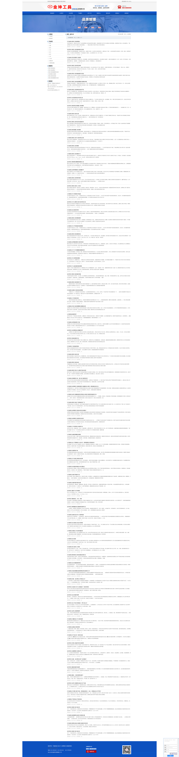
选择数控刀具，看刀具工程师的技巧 (80, 378)
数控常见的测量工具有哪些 (78, 105)
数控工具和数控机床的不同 (78, 89)
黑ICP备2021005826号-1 (53, 748)
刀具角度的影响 (75, 346)
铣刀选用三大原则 (76, 546)
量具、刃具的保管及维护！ (78, 675)
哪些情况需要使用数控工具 (78, 161)
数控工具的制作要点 (76, 177)
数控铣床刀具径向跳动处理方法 (79, 554)
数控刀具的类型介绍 (76, 282)
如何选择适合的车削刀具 (77, 97)
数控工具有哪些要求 (76, 218)
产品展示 (80, 13)
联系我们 (127, 13)
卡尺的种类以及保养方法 (77, 426)
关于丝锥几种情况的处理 (77, 458)
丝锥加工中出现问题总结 (77, 530)
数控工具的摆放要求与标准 (53, 72)
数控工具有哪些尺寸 (76, 153)
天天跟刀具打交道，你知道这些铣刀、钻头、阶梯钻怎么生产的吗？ (86, 691)
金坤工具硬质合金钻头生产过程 (79, 683)
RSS (127, 1)
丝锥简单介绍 (75, 450)
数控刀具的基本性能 (76, 274)
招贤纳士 (117, 13)
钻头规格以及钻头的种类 (77, 522)
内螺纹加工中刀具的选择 (77, 619)
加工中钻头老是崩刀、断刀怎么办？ (80, 602)
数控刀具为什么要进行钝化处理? (79, 370)
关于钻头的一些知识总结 (77, 635)
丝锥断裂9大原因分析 (76, 651)
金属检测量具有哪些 (76, 434)
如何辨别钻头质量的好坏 (77, 330)
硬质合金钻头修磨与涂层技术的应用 (80, 723)
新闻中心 (99, 13)
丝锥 (50, 45)
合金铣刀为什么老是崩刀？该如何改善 (80, 586)
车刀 (50, 52)
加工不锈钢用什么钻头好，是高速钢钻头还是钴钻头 (83, 442)
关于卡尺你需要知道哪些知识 (78, 250)
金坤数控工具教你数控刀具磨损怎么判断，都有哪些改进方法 (85, 386)
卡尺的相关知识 (75, 298)
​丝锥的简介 (74, 314)
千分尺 (50, 58)
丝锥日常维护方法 (76, 474)
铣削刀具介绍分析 (76, 707)
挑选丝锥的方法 (75, 338)
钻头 (50, 43)
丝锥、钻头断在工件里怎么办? (78, 578)
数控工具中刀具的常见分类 (78, 137)
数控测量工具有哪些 (76, 129)
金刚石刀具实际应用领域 (77, 290)
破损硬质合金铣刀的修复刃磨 (78, 715)
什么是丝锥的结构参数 (77, 266)
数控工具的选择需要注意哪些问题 (79, 81)
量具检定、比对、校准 (77, 498)
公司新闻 (69, 137)
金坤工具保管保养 (76, 611)
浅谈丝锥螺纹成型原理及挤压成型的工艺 (81, 570)
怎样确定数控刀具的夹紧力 (78, 242)
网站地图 (124, 1)
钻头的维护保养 (75, 594)
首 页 (125, 34)
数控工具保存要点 (51, 68)
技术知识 (69, 49)
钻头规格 (74, 538)
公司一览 (89, 13)
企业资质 (71, 13)
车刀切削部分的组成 (76, 193)
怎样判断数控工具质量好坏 (78, 169)
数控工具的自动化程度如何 (78, 121)
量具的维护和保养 (76, 667)
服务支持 (108, 13)
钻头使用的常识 (75, 209)
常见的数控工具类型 (52, 74)
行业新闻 (69, 41)
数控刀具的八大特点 (76, 185)
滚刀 (50, 54)
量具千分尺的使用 (76, 490)
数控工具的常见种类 (52, 76)
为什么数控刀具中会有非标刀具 (79, 201)
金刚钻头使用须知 (76, 627)
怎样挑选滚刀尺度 (76, 322)
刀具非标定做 (51, 62)
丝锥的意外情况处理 (76, 482)
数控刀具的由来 (75, 362)
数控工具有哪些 (75, 145)
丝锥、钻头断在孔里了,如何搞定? (79, 659)
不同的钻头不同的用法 (77, 699)
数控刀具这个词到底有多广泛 (78, 402)
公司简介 (61, 13)
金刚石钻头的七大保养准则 (78, 514)
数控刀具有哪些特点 (76, 234)
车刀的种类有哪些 (76, 258)
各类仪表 (51, 60)
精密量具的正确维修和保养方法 (79, 506)
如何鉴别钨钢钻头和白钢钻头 (78, 466)
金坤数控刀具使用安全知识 (78, 418)
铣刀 (50, 47)
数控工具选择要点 (51, 70)
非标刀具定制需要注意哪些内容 (79, 306)
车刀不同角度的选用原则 (77, 226)
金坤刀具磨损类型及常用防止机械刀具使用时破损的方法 (84, 394)
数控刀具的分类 (75, 113)
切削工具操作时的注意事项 (78, 643)
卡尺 (50, 56)
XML (130, 1)
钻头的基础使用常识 (76, 562)
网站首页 (52, 13)
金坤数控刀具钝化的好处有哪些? (79, 410)
